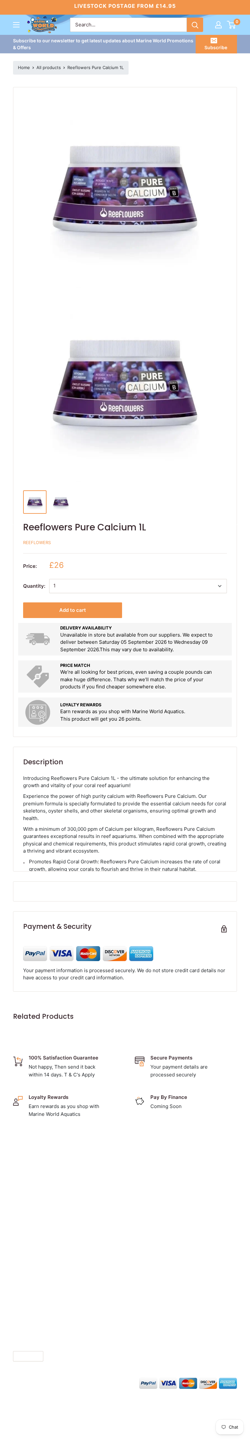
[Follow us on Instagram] (42, 1382)
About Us (147, 1159)
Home (24, 67)
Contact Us (149, 1169)
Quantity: (34, 586)
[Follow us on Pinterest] (54, 1382)
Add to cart (72, 610)
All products (48, 67)
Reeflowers (37, 542)
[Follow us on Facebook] (17, 1382)
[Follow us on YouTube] (67, 1382)
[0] (232, 25)
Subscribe (215, 47)
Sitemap (145, 1229)
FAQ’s (142, 1219)
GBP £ (23, 1356)
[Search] (195, 25)
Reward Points (153, 1209)
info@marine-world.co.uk (45, 1226)
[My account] (218, 24)
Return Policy (151, 1199)
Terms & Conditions (159, 1179)
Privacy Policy (152, 1189)
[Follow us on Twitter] (30, 1382)
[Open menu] (16, 24)
